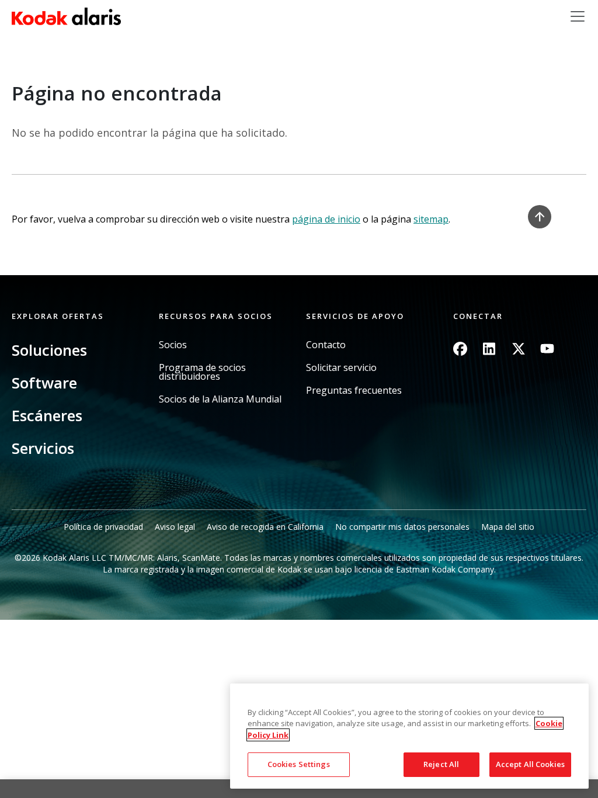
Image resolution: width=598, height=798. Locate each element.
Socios (173, 345)
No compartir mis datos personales (402, 526)
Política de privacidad (103, 526)
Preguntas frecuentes (354, 390)
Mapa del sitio (507, 526)
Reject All (441, 764)
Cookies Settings (298, 764)
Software (44, 382)
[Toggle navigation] (577, 16)
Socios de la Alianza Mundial (220, 399)
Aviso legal (175, 526)
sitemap (430, 219)
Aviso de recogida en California (265, 526)
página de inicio (326, 219)
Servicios (43, 448)
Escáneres (47, 415)
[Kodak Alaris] (66, 16)
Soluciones (49, 350)
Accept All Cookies (530, 764)
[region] (409, 736)
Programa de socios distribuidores (202, 372)
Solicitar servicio (341, 367)
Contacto (326, 345)
